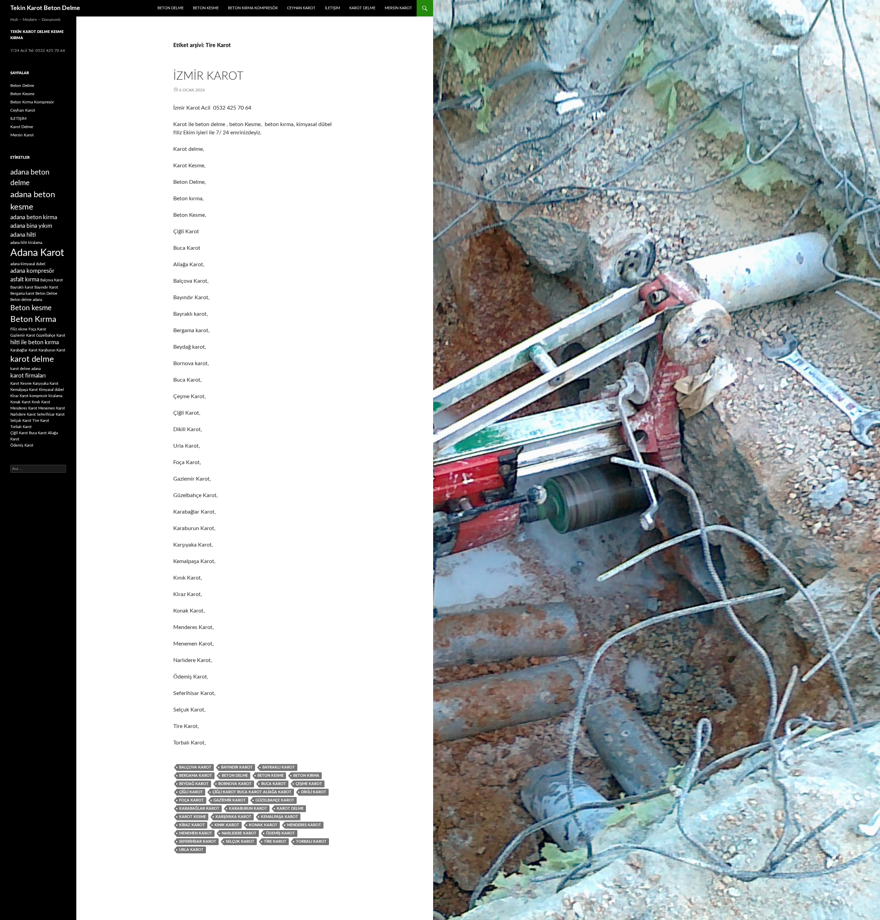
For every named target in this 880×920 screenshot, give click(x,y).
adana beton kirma (33, 217)
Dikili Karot (313, 792)
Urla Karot (191, 850)
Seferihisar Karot (197, 841)
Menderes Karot (304, 825)
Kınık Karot (226, 825)
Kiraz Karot (192, 825)
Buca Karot (273, 784)
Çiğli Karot (191, 792)
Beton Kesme (206, 8)
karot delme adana (25, 369)
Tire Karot (275, 841)
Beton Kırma (306, 775)
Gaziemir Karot (229, 800)
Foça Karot (191, 800)
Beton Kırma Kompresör (253, 8)
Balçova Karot (195, 767)
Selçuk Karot (240, 841)
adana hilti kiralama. (26, 243)
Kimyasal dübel (51, 390)
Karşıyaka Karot (233, 817)
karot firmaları (28, 376)
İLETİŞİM (332, 8)
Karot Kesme (192, 817)
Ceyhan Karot (301, 8)
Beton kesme (270, 775)
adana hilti (23, 235)
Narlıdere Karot (239, 833)
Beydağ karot (194, 784)
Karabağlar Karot (199, 808)
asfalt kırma (24, 279)
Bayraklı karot (278, 767)
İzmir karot (208, 76)
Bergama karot (195, 775)
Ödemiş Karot (280, 833)
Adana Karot (37, 253)
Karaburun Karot (248, 808)
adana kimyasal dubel (27, 264)
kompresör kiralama (46, 396)
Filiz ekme (19, 329)
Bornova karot (235, 784)
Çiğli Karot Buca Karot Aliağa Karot (252, 792)
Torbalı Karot (311, 841)
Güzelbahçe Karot (274, 800)
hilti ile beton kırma (34, 342)
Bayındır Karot (237, 767)
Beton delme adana (26, 300)
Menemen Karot (195, 833)
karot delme (290, 808)
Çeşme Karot (309, 784)
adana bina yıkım (31, 226)
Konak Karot (263, 825)
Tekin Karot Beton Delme (45, 8)
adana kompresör (32, 271)
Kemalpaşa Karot (279, 817)
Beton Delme (170, 8)
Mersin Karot (398, 8)
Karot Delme (362, 8)
